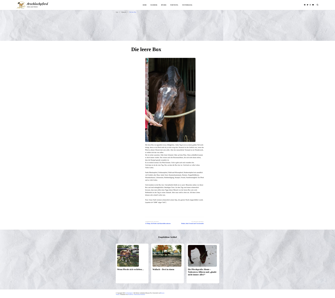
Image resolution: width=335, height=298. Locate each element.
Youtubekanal (187, 5)
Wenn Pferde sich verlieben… (130, 269)
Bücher (163, 5)
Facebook (153, 5)
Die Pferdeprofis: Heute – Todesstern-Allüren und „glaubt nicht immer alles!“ (202, 272)
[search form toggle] (317, 5)
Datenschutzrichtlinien (139, 294)
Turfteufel (174, 5)
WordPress (130, 294)
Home (145, 5)
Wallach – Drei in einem (163, 269)
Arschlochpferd (37, 4)
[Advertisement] (167, 27)
